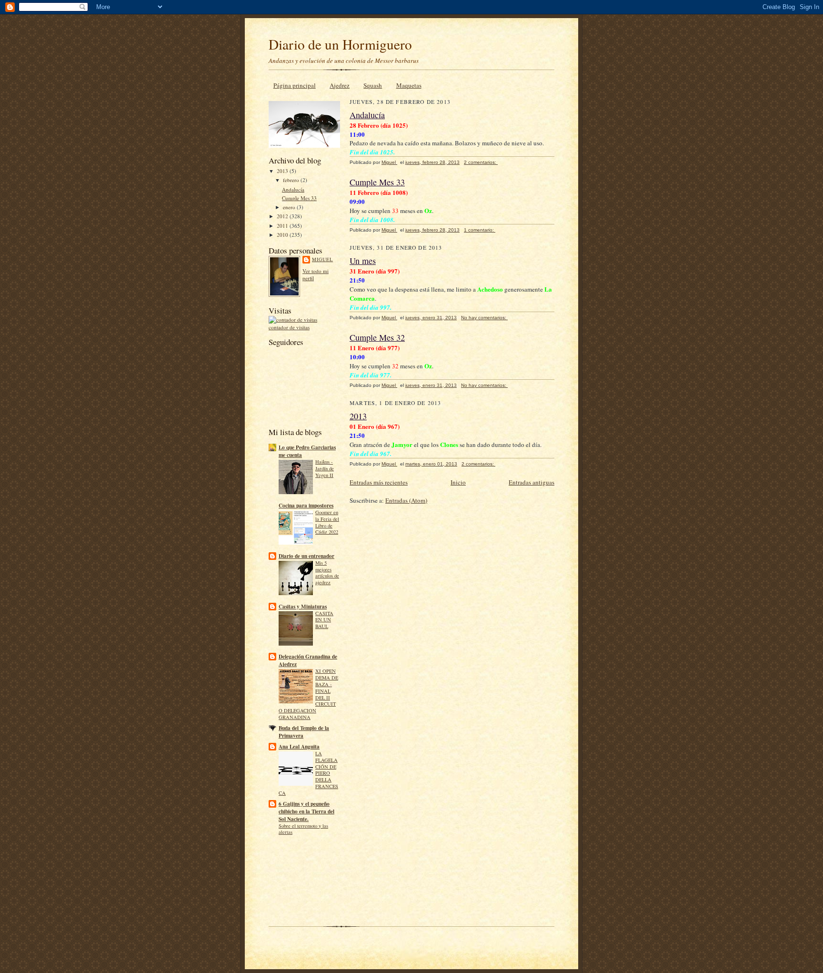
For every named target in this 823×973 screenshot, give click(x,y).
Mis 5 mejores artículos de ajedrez (327, 572)
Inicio (458, 482)
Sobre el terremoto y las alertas (303, 829)
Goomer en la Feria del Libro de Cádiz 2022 (327, 522)
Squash (372, 85)
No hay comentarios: (484, 317)
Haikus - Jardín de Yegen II (324, 468)
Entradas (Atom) (406, 500)
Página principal (294, 85)
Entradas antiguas (531, 482)
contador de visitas (289, 327)
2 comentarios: (481, 162)
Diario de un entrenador (306, 556)
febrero (292, 179)
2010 (283, 234)
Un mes (363, 260)
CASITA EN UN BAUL (324, 620)
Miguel (322, 259)
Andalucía (293, 189)
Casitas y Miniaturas (303, 606)
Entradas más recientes (379, 482)
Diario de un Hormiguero (340, 44)
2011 (283, 225)
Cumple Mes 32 (377, 337)
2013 (283, 170)
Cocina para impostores (306, 505)
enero (290, 207)
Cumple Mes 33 (299, 198)
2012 (283, 216)
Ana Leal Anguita (299, 746)
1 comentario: (479, 230)
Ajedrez (340, 85)
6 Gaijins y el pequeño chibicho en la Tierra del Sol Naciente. (306, 811)
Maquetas (409, 85)
